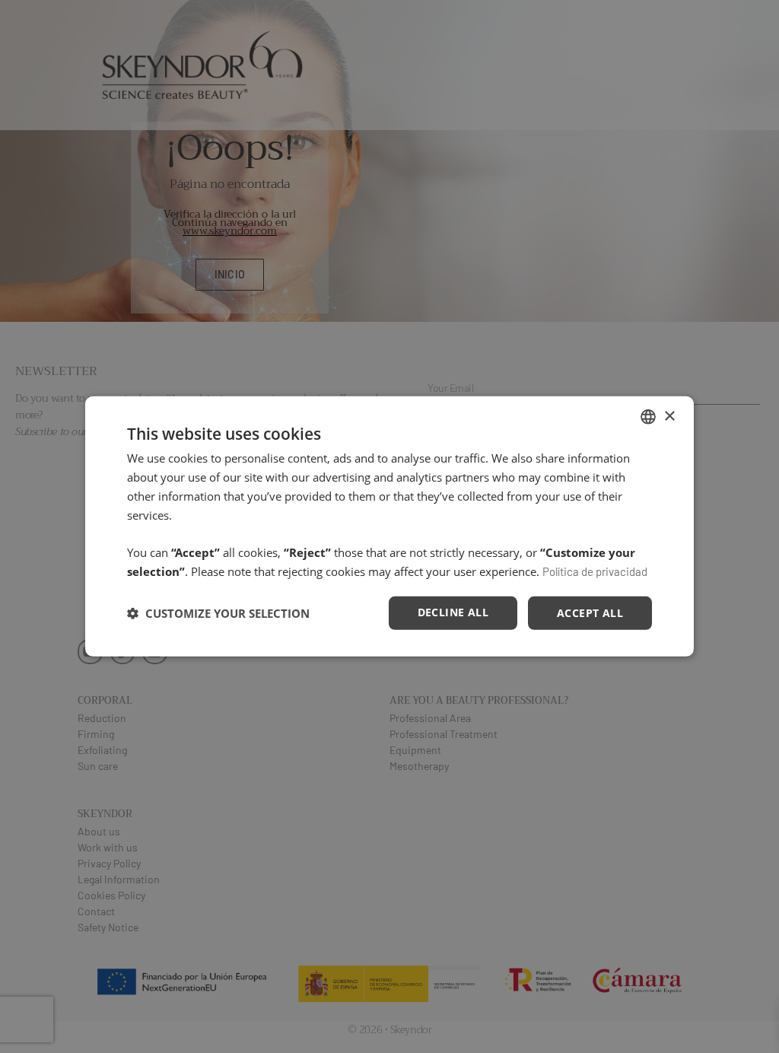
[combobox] (648, 417)
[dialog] (389, 526)
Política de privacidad (594, 571)
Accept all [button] (590, 612)
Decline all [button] (453, 611)
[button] (218, 613)
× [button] (669, 416)
